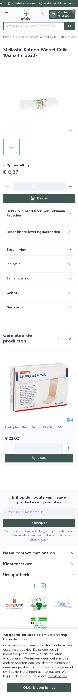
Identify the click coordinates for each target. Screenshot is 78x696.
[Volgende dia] (70, 338)
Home (7, 37)
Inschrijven (39, 522)
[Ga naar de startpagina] (26, 14)
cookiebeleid (57, 676)
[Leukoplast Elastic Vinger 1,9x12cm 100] (39, 388)
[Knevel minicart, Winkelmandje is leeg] (53, 14)
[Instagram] (43, 586)
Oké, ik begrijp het (39, 687)
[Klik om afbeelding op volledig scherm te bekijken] (39, 98)
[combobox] (34, 26)
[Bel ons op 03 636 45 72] (44, 14)
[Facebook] (35, 586)
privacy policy (38, 539)
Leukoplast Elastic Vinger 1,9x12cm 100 (33, 427)
